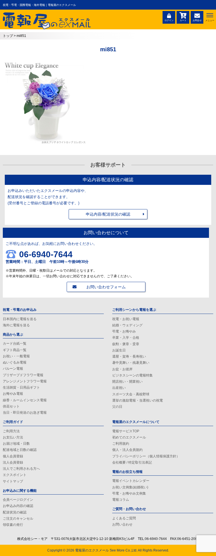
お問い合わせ (122, 524)
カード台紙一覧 (14, 343)
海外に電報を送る (16, 325)
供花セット (11, 406)
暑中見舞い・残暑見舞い (130, 363)
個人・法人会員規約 (127, 450)
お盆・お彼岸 (122, 369)
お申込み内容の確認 (18, 506)
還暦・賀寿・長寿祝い (129, 356)
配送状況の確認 (14, 512)
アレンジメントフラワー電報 (25, 381)
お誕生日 (119, 350)
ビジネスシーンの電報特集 (132, 375)
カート (183, 20)
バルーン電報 (13, 369)
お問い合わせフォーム (106, 287)
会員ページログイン (18, 500)
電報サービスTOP (125, 431)
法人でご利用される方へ (21, 469)
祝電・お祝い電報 (125, 319)
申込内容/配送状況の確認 (108, 214)
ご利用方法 (11, 431)
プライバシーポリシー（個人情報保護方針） (146, 456)
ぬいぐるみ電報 (14, 362)
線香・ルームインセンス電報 (25, 400)
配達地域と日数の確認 (20, 450)
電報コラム (120, 500)
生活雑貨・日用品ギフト (21, 387)
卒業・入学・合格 (125, 338)
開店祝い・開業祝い (127, 382)
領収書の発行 (13, 525)
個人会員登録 (13, 456)
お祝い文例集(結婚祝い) (130, 487)
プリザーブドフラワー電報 (23, 375)
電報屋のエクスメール (92, 550)
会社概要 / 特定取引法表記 (132, 462)
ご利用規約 (120, 444)
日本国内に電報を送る (20, 319)
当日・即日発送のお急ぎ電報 (25, 413)
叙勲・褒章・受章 (125, 344)
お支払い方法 (13, 437)
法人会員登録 (13, 462)
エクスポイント (14, 475)
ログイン (169, 20)
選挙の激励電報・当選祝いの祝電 (137, 400)
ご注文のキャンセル (18, 518)
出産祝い (119, 388)
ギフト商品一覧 (14, 350)
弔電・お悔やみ (124, 331)
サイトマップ (13, 481)
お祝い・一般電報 (16, 356)
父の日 (117, 407)
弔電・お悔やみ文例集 (129, 493)
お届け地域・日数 (16, 444)
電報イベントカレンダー (130, 481)
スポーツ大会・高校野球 (130, 394)
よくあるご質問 (124, 518)
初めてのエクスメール (129, 437)
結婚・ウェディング (127, 325)
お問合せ (197, 20)
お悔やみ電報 (13, 394)
